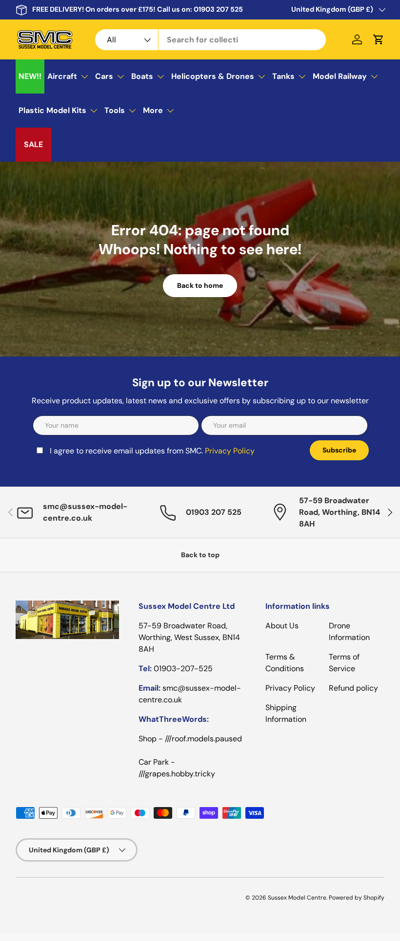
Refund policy (353, 688)
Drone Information (349, 631)
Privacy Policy (230, 451)
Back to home (200, 285)
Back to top (200, 554)
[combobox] (210, 39)
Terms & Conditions (284, 663)
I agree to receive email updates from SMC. (152, 451)
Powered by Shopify (356, 898)
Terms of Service (344, 663)
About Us (282, 626)
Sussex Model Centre (297, 898)
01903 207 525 (218, 9)
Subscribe (339, 450)
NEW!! (30, 76)
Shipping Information (285, 713)
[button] (378, 39)
